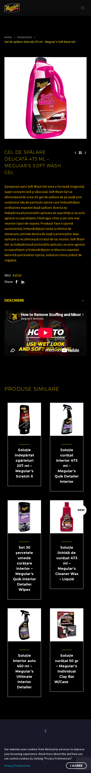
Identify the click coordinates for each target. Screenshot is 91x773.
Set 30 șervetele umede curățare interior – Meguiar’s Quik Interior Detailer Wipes (24, 569)
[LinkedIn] (23, 281)
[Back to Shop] (80, 152)
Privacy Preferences (17, 766)
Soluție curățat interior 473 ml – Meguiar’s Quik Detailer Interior (67, 466)
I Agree (76, 766)
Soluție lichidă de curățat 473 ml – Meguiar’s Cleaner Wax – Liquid (66, 563)
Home (8, 37)
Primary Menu (83, 8)
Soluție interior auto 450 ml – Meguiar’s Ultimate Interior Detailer (24, 671)
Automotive (24, 37)
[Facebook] (16, 281)
